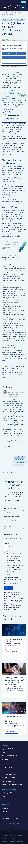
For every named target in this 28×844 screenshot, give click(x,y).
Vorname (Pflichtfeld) (11, 500)
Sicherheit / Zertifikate (8, 841)
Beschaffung (19, 456)
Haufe (21, 138)
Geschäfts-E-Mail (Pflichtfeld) (10, 525)
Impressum (5, 835)
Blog (3, 796)
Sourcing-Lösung (13, 214)
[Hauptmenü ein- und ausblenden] (16, 7)
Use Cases (19, 19)
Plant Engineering (8, 781)
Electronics (5, 771)
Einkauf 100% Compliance (15, 210)
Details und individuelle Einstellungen (14, 61)
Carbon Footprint (13, 115)
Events (4, 800)
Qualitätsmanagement (9, 755)
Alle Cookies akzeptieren (14, 57)
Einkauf (4, 752)
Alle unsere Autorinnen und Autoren (13, 445)
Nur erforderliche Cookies (14, 53)
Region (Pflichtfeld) (10, 534)
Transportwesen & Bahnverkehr (12, 784)
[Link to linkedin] (10, 824)
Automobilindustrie (8, 767)
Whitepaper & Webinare (10, 793)
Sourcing (18, 465)
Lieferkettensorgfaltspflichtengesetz (14, 122)
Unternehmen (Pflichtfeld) (13, 516)
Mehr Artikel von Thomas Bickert (12, 441)
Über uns (5, 808)
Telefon (6, 543)
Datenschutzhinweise (8, 838)
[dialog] (14, 53)
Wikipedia (5, 140)
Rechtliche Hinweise (16, 835)
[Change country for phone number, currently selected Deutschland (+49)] (6, 547)
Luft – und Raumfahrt (9, 774)
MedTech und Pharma (9, 777)
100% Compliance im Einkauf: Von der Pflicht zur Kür (12, 376)
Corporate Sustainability (10, 818)
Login (23, 2)
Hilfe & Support (13, 2)
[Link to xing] (14, 824)
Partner (4, 811)
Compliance (19, 459)
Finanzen (5, 759)
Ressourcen (19, 841)
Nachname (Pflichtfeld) (12, 508)
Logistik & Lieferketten (9, 749)
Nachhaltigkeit (8, 109)
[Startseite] (7, 7)
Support (13, 609)
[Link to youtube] (18, 824)
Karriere (4, 815)
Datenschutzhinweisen (12, 583)
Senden (9, 588)
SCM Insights (7, 19)
